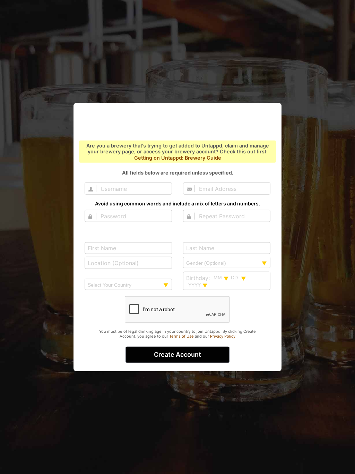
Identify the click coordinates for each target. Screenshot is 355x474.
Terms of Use (181, 336)
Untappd (177, 122)
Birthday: (198, 277)
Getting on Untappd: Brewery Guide (177, 157)
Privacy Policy (222, 336)
